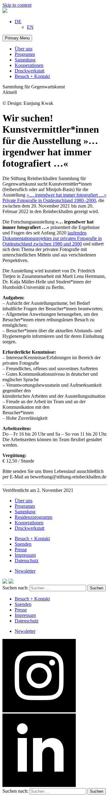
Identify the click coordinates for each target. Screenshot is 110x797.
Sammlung (25, 59)
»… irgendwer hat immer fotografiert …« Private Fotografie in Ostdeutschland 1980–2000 (54, 197)
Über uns (23, 48)
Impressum (25, 555)
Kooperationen (29, 65)
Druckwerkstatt (29, 70)
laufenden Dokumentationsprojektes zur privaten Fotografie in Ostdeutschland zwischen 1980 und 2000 (52, 238)
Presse (21, 549)
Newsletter (25, 571)
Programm (25, 54)
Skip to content (16, 5)
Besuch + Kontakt (32, 76)
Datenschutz (26, 560)
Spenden (23, 544)
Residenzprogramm (33, 517)
